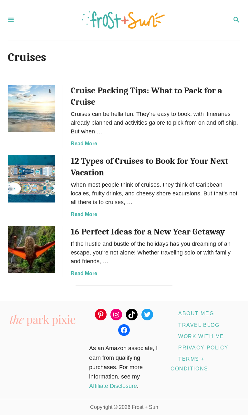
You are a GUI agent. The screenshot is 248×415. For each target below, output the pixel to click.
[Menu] (11, 20)
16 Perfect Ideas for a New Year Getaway (148, 232)
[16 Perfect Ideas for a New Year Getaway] (31, 249)
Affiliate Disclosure (113, 386)
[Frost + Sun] (123, 20)
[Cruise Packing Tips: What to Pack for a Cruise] (31, 108)
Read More (84, 143)
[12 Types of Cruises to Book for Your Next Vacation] (31, 178)
